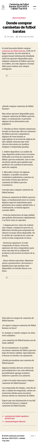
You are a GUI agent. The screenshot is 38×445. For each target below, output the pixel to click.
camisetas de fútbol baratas (13, 51)
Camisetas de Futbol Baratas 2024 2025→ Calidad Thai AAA (19, 6)
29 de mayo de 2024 (26, 37)
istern (12, 37)
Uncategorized (19, 18)
